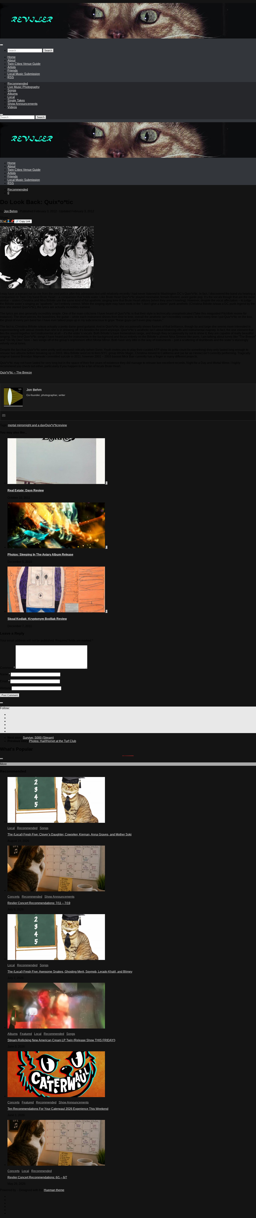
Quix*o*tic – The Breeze (16, 372)
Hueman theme (54, 1190)
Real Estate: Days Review (25, 490)
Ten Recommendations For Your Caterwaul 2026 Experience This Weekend (57, 1108)
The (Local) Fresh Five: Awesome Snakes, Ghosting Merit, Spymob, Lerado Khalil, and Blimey (69, 971)
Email (5, 681)
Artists (11, 67)
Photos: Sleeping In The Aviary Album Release (40, 554)
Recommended (17, 83)
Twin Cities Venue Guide (23, 63)
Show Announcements (22, 103)
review (62, 425)
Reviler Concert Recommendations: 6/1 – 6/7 (37, 1177)
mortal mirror (16, 425)
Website (5, 688)
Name (5, 674)
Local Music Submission (23, 73)
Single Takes (16, 100)
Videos (12, 107)
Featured (26, 1033)
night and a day (35, 425)
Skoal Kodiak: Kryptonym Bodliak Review (37, 618)
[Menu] (1, 44)
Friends (12, 70)
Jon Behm (10, 211)
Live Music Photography (23, 87)
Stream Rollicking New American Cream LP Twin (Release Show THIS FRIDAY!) (61, 1040)
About (11, 60)
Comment (7, 667)
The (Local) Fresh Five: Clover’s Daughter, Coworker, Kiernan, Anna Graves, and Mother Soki (69, 834)
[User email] (3, 416)
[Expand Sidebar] (1, 702)
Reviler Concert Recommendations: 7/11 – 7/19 (38, 903)
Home (11, 57)
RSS (10, 77)
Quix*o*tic (51, 425)
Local (11, 97)
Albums (12, 93)
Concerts (13, 896)
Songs (11, 90)
